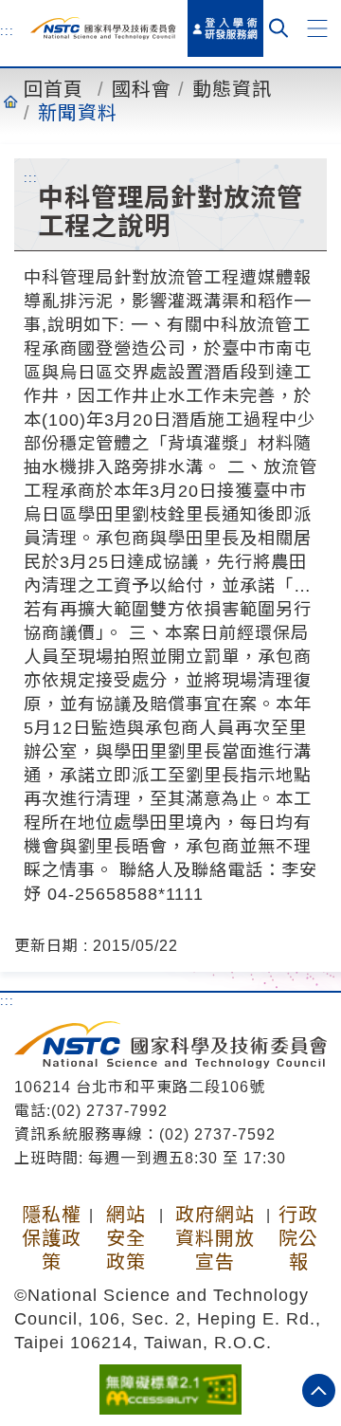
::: (7, 30)
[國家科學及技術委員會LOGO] (103, 28)
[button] (317, 28)
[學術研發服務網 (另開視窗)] (225, 28)
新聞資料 (77, 112)
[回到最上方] (318, 1390)
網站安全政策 (126, 1238)
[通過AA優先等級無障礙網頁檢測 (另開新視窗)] (170, 1388)
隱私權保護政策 (51, 1238)
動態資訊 (232, 89)
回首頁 (53, 89)
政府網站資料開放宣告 (215, 1238)
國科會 (141, 89)
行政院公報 (298, 1238)
